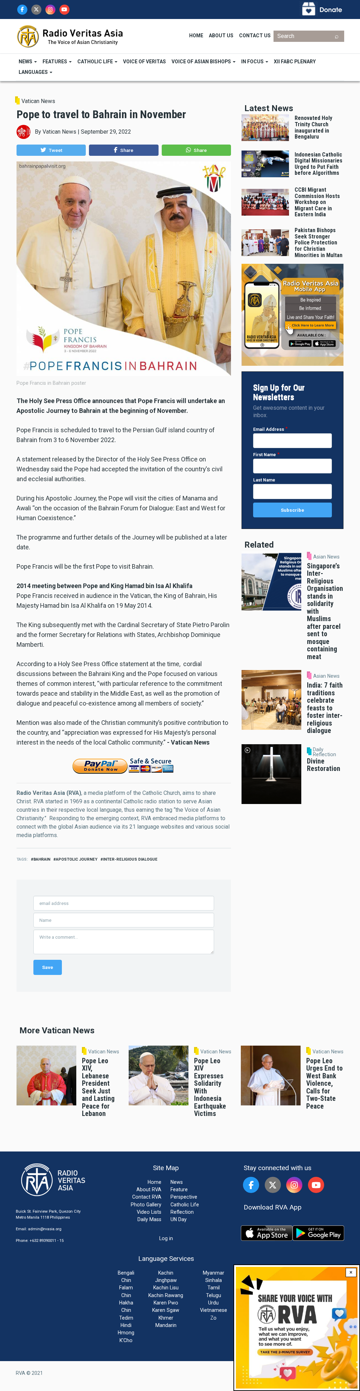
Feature (179, 1189)
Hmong (126, 1332)
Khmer (166, 1318)
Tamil (213, 1287)
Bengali (126, 1273)
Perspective (184, 1197)
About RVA (148, 1189)
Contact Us (255, 35)
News (26, 61)
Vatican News (38, 101)
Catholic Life (95, 61)
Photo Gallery (146, 1204)
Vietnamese (213, 1310)
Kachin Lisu (166, 1287)
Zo (213, 1318)
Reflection (182, 1212)
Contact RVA (146, 1197)
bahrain (41, 859)
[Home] (70, 35)
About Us (221, 35)
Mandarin (165, 1325)
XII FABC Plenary (295, 61)
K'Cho (126, 1340)
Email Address (268, 429)
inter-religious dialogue (130, 859)
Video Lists (149, 1212)
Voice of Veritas (144, 61)
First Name (264, 454)
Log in (166, 1238)
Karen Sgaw (165, 1310)
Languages (34, 72)
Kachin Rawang (165, 1295)
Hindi (126, 1325)
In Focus (253, 61)
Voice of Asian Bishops (202, 61)
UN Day (179, 1219)
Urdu (213, 1303)
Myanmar (213, 1273)
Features (55, 61)
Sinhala (213, 1280)
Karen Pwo (166, 1303)
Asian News (326, 556)
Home (196, 35)
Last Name (264, 480)
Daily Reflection (324, 752)
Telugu (213, 1295)
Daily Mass (149, 1219)
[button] (51, 150)
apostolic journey (76, 859)
